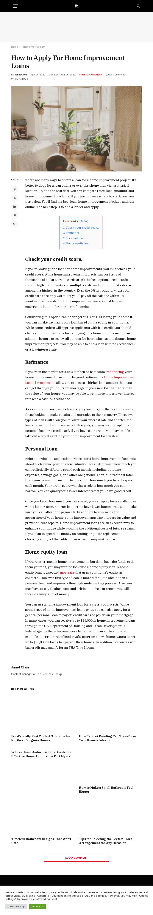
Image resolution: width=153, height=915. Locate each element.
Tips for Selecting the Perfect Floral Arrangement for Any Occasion (106, 841)
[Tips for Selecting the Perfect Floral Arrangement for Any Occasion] (110, 816)
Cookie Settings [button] (16, 906)
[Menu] (15, 6)
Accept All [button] (37, 906)
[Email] (14, 223)
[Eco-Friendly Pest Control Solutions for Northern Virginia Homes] (42, 713)
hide (84, 221)
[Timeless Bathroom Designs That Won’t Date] (42, 816)
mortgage (66, 572)
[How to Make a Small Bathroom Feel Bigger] (110, 765)
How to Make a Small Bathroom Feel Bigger (106, 790)
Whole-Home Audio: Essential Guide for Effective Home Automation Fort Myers (41, 754)
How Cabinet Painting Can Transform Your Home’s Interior (107, 738)
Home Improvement (90, 74)
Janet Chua (21, 74)
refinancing (115, 372)
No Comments (117, 74)
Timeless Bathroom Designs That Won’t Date (41, 841)
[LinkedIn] (14, 206)
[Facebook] (14, 189)
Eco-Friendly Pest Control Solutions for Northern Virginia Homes (40, 738)
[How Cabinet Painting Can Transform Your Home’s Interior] (110, 713)
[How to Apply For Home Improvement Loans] (76, 128)
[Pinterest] (14, 215)
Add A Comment (76, 857)
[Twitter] (14, 198)
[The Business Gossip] (76, 6)
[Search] (138, 6)
